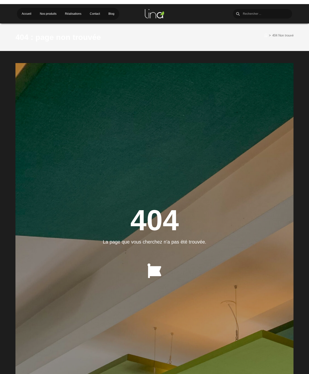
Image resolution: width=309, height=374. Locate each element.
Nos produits (48, 13)
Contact (95, 13)
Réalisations (73, 13)
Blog (111, 13)
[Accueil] (265, 35)
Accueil (26, 13)
